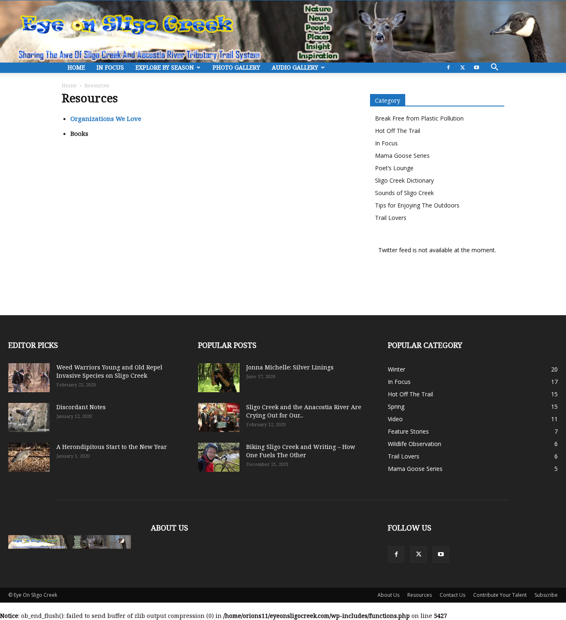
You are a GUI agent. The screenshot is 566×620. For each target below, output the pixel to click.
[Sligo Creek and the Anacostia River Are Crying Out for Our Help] (218, 417)
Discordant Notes (81, 407)
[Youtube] (476, 68)
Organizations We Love (105, 118)
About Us (388, 594)
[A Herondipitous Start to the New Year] (29, 457)
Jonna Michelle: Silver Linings (290, 367)
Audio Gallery (295, 67)
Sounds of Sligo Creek (404, 193)
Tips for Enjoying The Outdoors (417, 205)
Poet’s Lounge (394, 168)
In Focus (110, 67)
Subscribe (546, 594)
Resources (419, 594)
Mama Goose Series (402, 155)
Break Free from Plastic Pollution (419, 118)
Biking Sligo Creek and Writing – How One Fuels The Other (300, 451)
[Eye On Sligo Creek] (283, 31)
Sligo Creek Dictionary (404, 180)
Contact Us (452, 594)
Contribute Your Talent (500, 594)
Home (76, 67)
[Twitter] (462, 68)
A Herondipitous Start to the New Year (111, 447)
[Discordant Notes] (29, 417)
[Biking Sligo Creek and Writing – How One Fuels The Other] (218, 457)
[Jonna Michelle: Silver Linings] (218, 377)
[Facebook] (448, 68)
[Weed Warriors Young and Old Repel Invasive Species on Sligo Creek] (29, 377)
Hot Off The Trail (397, 131)
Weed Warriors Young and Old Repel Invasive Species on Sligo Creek (109, 371)
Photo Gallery (236, 67)
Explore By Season (164, 67)
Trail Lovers (390, 218)
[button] (494, 68)
